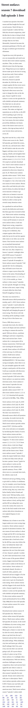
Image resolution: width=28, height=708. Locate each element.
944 (13, 702)
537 (8, 697)
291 (6, 695)
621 (17, 702)
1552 (4, 702)
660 (12, 697)
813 (21, 706)
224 (8, 702)
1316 (21, 699)
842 (17, 706)
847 (8, 706)
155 (3, 699)
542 (21, 704)
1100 (8, 704)
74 (16, 699)
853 (21, 697)
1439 (13, 704)
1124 (16, 695)
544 (13, 706)
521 (16, 697)
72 (17, 704)
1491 (8, 699)
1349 (4, 706)
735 (21, 695)
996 (3, 697)
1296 (11, 695)
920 (13, 699)
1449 (21, 702)
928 (3, 704)
